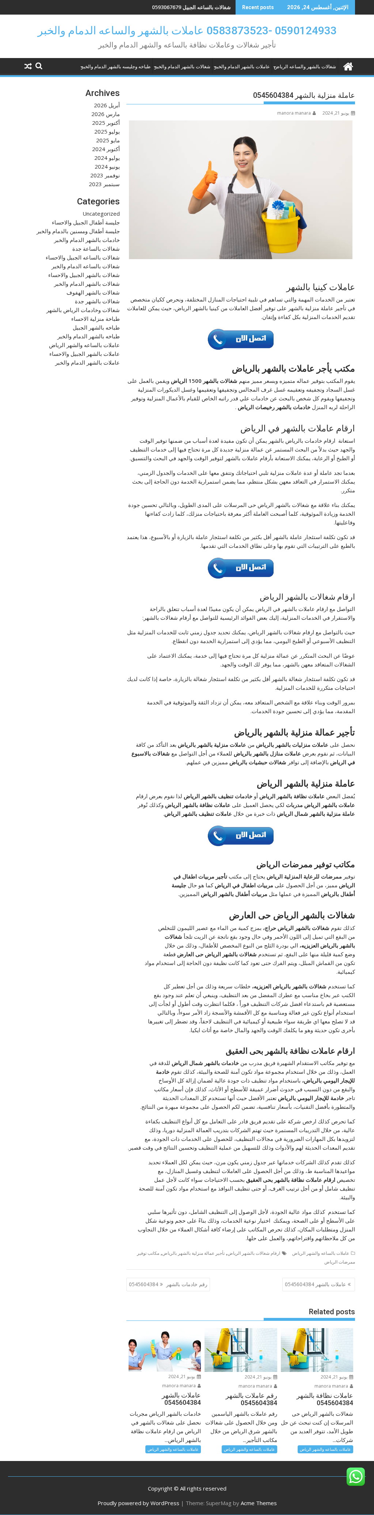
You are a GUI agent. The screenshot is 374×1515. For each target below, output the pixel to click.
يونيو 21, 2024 (334, 1377)
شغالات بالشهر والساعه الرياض (305, 66)
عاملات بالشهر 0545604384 (315, 1284)
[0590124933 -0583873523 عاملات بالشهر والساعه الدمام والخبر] (348, 65)
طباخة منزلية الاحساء (95, 318)
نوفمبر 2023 (105, 175)
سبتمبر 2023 (104, 184)
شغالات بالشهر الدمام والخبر (182, 66)
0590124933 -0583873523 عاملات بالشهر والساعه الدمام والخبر (187, 30)
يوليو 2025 (107, 131)
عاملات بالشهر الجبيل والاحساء (84, 353)
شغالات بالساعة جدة (96, 248)
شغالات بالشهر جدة (97, 301)
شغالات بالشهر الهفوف (93, 292)
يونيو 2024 (107, 166)
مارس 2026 (105, 114)
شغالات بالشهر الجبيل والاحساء (84, 274)
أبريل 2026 (107, 105)
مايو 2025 (108, 140)
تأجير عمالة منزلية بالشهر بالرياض (193, 1253)
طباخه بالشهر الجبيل (96, 327)
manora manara (294, 113)
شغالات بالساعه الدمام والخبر (85, 266)
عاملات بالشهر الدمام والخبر (242, 66)
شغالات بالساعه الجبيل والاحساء (83, 257)
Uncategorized (101, 213)
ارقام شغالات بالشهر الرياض (254, 1253)
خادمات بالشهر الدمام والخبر (87, 239)
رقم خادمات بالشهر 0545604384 (168, 1284)
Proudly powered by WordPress (138, 1503)
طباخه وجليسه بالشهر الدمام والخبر (115, 66)
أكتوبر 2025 (106, 122)
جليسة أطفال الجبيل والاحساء (86, 222)
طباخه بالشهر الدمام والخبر (88, 336)
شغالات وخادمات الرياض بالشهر (83, 310)
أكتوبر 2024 (106, 149)
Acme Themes (259, 1503)
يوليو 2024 (107, 157)
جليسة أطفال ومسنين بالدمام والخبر (78, 231)
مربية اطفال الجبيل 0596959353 (195, 7)
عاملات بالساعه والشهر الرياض (320, 1253)
